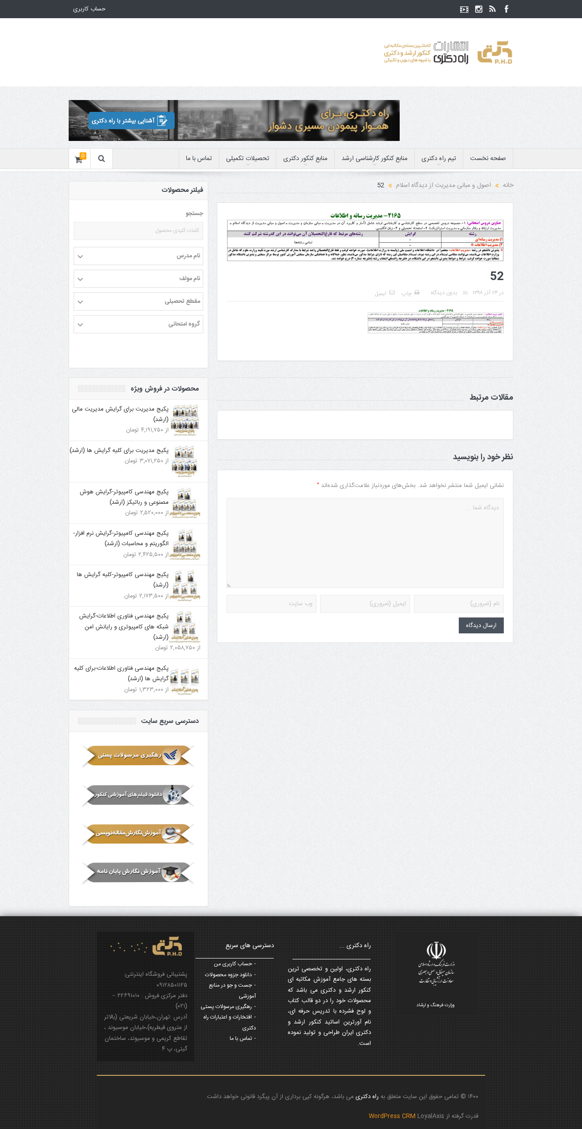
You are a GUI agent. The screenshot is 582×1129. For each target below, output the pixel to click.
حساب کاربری (89, 9)
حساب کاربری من (233, 963)
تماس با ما (199, 158)
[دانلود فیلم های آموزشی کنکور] (138, 795)
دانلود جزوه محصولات (228, 974)
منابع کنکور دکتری (305, 158)
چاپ (406, 293)
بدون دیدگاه (444, 292)
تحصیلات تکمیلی (247, 158)
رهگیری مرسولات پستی (226, 1006)
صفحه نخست (488, 158)
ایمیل (380, 293)
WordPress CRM (393, 1116)
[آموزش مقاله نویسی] (138, 834)
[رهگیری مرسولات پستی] (138, 756)
